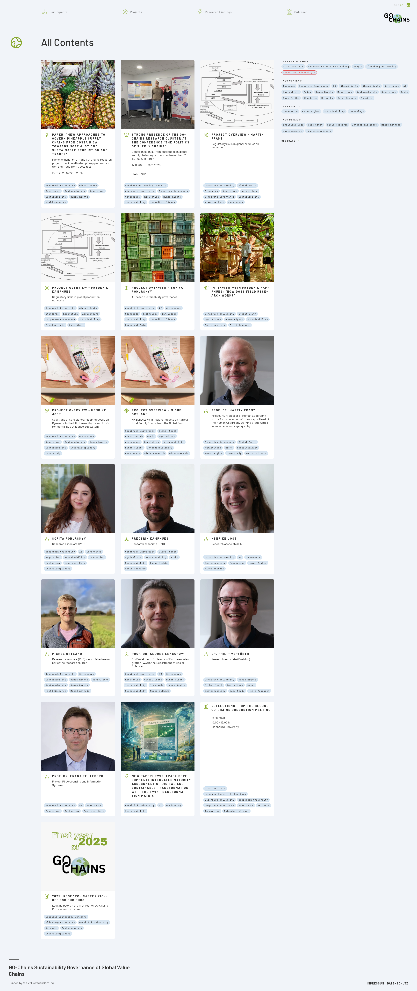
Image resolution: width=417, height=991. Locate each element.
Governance (53, 191)
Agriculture (250, 191)
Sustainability (75, 191)
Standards (211, 191)
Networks (263, 805)
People (358, 66)
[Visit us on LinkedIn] (408, 5)
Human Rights (79, 197)
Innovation (169, 314)
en (402, 5)
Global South (88, 185)
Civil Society (347, 98)
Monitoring (173, 805)
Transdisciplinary (319, 131)
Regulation (97, 191)
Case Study (235, 202)
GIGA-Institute (215, 788)
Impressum (375, 983)
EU (240, 557)
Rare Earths (291, 98)
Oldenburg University (140, 191)
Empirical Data (135, 325)
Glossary (288, 141)
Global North (134, 436)
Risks (229, 448)
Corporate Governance (219, 197)
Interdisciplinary (162, 202)
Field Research (56, 202)
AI (160, 308)
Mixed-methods (214, 202)
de (395, 5)
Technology (150, 314)
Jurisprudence (292, 131)
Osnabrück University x (299, 72)
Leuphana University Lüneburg (145, 185)
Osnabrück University (60, 185)
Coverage (289, 86)
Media (151, 436)
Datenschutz (397, 983)
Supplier (367, 98)
